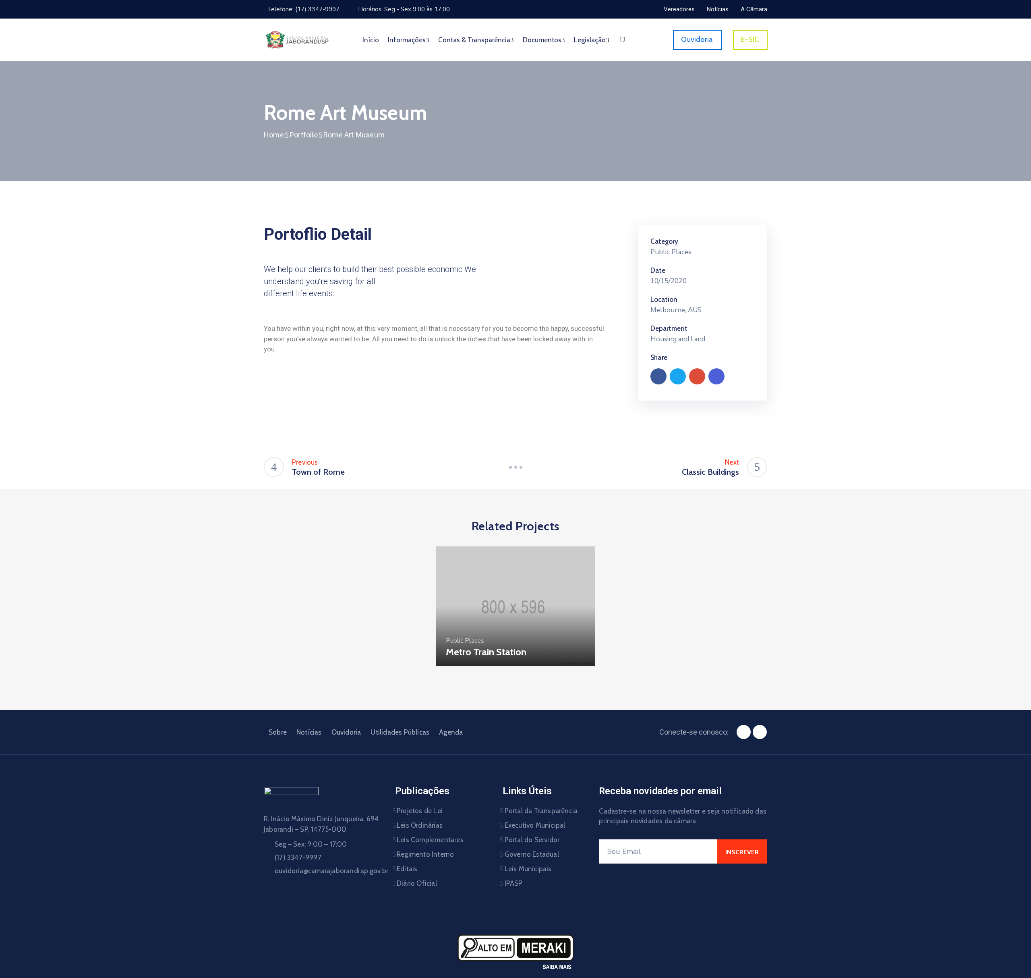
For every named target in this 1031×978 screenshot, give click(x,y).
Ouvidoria (346, 732)
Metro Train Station (486, 652)
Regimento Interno (425, 854)
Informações (407, 40)
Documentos (542, 40)
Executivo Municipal (535, 825)
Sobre (278, 732)
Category (664, 241)
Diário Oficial (417, 883)
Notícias (309, 732)
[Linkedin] (716, 376)
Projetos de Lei (420, 811)
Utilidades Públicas (400, 732)
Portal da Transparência (541, 811)
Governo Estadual (532, 854)
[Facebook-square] (744, 732)
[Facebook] (658, 376)
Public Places (670, 252)
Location (663, 299)
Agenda (451, 732)
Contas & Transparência (474, 40)
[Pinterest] (697, 376)
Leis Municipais (528, 869)
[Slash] (515, 467)
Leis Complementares (430, 840)
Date (657, 270)
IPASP (514, 883)
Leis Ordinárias (420, 825)
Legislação (590, 40)
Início (370, 40)
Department (668, 328)
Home (274, 135)
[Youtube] (760, 732)
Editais (407, 869)
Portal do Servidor (532, 840)
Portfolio (304, 135)
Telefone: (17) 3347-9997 (303, 9)
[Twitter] (678, 376)
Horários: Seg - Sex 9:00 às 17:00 (404, 9)
